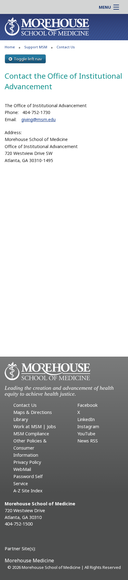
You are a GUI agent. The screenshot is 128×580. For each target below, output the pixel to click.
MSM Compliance (31, 434)
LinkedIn (86, 419)
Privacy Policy (27, 462)
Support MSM (35, 47)
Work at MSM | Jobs (34, 426)
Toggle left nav (28, 59)
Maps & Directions (32, 412)
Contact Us (25, 405)
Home (10, 47)
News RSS (87, 441)
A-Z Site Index (28, 491)
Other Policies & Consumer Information (30, 448)
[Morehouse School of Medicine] (47, 26)
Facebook (87, 405)
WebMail (22, 469)
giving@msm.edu (38, 119)
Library (20, 419)
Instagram (88, 426)
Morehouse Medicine (29, 560)
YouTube (86, 434)
